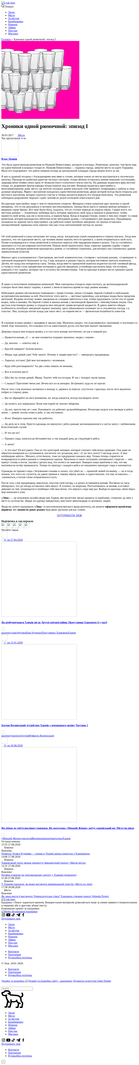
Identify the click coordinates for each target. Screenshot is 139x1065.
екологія (27, 838)
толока (59, 838)
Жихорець (37, 838)
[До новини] (2, 629)
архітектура (8, 632)
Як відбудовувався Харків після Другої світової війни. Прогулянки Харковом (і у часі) (54, 622)
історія (26, 735)
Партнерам (14, 954)
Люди (11, 12)
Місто (11, 15)
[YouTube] (8, 915)
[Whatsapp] (26, 526)
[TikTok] (13, 915)
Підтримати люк (11, 918)
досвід (18, 735)
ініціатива (49, 838)
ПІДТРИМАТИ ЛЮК (69, 515)
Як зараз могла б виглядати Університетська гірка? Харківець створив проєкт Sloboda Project (55, 896)
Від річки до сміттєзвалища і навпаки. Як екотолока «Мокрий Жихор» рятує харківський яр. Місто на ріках (67, 828)
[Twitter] (10, 526)
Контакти (13, 951)
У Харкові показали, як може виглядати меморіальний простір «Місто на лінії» (47, 884)
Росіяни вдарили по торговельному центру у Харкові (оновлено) (38, 875)
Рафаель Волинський (42, 735)
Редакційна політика (20, 957)
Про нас (12, 30)
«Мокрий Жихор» (11, 838)
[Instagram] (3, 915)
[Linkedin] (16, 526)
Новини (12, 24)
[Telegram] (21, 526)
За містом (13, 18)
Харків (72, 632)
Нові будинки (34, 632)
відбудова (20, 632)
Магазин (13, 33)
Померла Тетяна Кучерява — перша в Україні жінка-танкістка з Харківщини (45, 853)
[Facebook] (4, 526)
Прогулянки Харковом (55, 632)
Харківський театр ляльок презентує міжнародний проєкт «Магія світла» (43, 862)
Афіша (12, 27)
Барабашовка (15, 21)
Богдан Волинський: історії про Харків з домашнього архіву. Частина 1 (44, 725)
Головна (6, 39)
